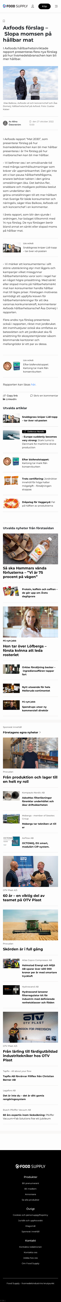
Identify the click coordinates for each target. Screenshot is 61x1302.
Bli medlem (30, 1188)
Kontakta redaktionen (30, 1247)
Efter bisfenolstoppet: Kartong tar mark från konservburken (36, 368)
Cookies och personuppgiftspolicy (30, 1215)
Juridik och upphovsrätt (30, 1220)
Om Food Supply (30, 1263)
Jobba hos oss (30, 1258)
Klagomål (30, 1226)
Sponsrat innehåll (31, 1231)
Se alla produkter (30, 1199)
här (33, 384)
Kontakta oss (30, 1252)
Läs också (28, 243)
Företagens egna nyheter (20, 732)
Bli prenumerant (30, 1183)
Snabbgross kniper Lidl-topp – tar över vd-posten (40, 249)
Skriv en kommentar (46, 395)
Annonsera (30, 1194)
